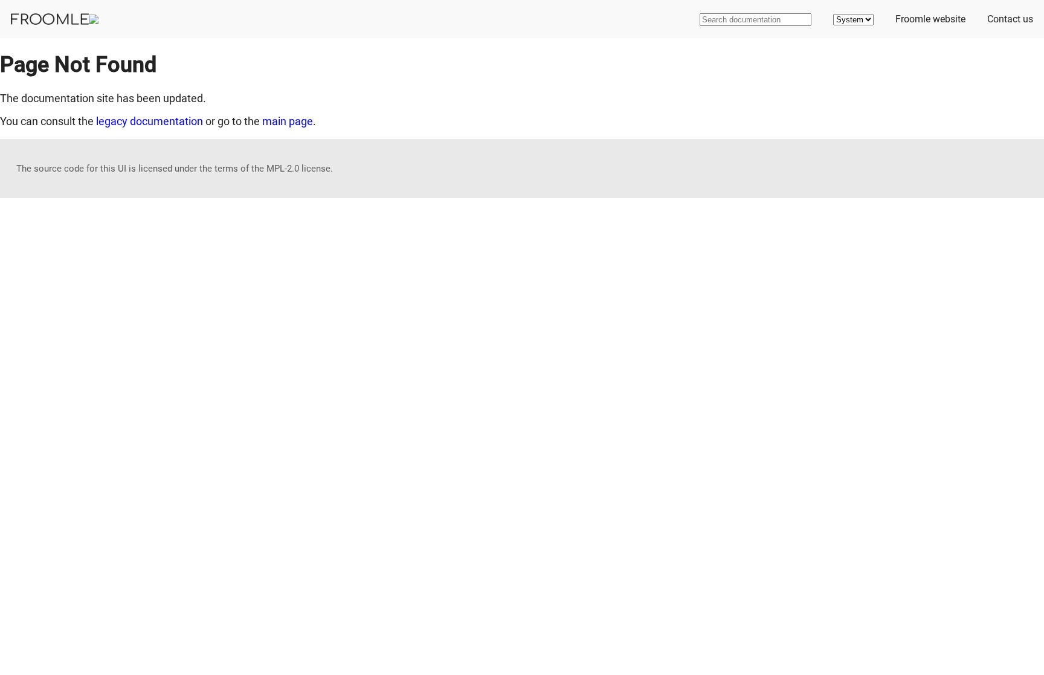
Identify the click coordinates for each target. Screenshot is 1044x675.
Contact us (1010, 19)
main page (287, 121)
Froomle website (930, 19)
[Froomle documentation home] (54, 19)
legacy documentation (149, 121)
